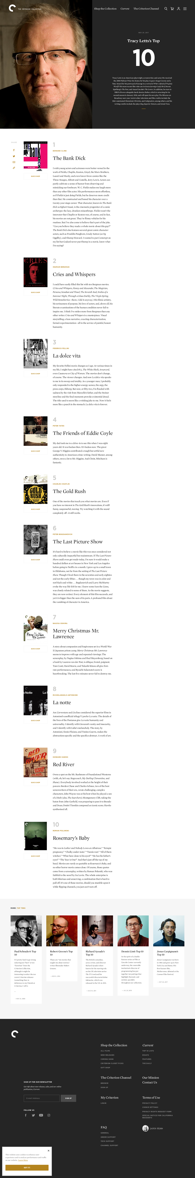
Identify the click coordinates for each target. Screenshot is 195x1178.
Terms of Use (151, 1097)
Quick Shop (35, 176)
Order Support (108, 1137)
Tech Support (107, 1141)
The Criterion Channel (146, 8)
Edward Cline (60, 151)
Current (125, 8)
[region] (27, 1161)
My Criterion (109, 1097)
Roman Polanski (61, 831)
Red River (63, 764)
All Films (105, 1051)
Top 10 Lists (148, 1051)
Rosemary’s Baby (71, 838)
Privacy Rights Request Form (157, 1112)
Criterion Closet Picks (112, 1063)
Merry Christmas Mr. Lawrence (76, 633)
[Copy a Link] (14, 168)
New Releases (107, 1055)
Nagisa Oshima (60, 623)
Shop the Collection (105, 8)
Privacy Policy (149, 1103)
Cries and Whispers (74, 274)
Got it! (27, 1168)
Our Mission (150, 1077)
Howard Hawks (60, 757)
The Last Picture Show (78, 541)
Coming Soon (107, 1059)
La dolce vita (67, 355)
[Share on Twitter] (14, 156)
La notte (62, 702)
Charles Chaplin (61, 484)
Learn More (23, 1160)
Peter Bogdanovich (62, 534)
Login (103, 1103)
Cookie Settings (150, 1107)
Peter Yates (58, 426)
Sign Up (104, 1087)
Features (146, 1059)
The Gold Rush (69, 491)
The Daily (147, 1063)
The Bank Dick (69, 158)
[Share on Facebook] (13, 150)
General (105, 1133)
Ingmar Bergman (61, 267)
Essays (145, 1055)
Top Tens (21, 908)
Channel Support (109, 1145)
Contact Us (149, 1082)
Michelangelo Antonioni (65, 695)
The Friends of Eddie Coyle (83, 433)
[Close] (48, 1151)
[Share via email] (14, 162)
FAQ (104, 1127)
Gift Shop (105, 1068)
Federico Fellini (61, 348)
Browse (104, 1083)
